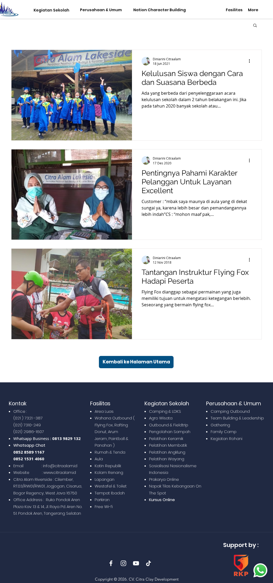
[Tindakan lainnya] (251, 61)
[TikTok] (148, 563)
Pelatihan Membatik (168, 445)
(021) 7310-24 (25, 425)
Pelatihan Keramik (166, 438)
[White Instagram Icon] (123, 563)
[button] (50, 10)
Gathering (220, 425)
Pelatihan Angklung (167, 452)
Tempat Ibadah (110, 493)
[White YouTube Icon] (136, 563)
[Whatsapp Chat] (260, 570)
